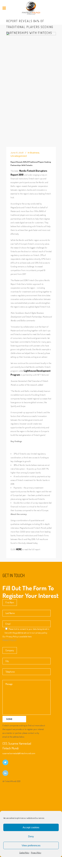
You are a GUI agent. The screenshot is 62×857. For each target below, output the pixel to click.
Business (34, 152)
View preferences (31, 845)
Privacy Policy (36, 852)
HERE (19, 549)
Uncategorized (19, 156)
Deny (31, 836)
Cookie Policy (24, 852)
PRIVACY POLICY (9, 640)
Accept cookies (31, 827)
